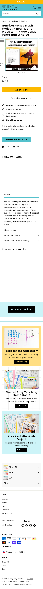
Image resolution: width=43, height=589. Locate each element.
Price (4, 77)
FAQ (3, 506)
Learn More (21, 406)
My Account (7, 513)
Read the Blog (21, 361)
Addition (24, 21)
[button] (21, 195)
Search (5, 499)
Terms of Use (24, 581)
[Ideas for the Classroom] (21, 338)
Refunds (30, 579)
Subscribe (21, 2)
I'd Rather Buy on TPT (21, 98)
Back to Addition (23, 309)
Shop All (5, 562)
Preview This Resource (16, 139)
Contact (5, 510)
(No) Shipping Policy (9, 581)
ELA (3, 569)
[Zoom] (34, 67)
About (4, 502)
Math (4, 565)
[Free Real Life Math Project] (21, 423)
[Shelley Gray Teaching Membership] (21, 379)
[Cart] (34, 7)
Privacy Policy (7, 584)
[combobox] (21, 13)
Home (4, 21)
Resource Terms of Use (23, 584)
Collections (13, 21)
